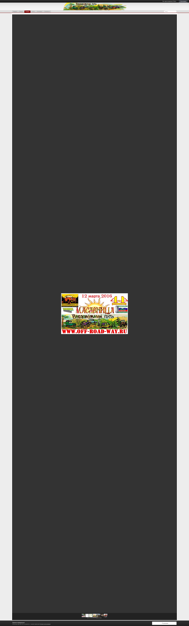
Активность (47, 11)
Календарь (39, 11)
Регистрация (183, 1)
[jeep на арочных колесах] (174, 313)
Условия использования (45, 624)
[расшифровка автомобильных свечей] (87, 615)
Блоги (33, 11)
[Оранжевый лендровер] (105, 615)
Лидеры (21, 11)
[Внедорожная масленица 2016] (94, 615)
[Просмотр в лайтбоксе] (174, 17)
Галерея (27, 11)
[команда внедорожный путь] (83, 615)
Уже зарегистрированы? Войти (169, 1)
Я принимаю (164, 623)
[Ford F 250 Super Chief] (102, 615)
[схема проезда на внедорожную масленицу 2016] (15, 313)
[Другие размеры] (168, 17)
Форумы (15, 11)
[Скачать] (171, 17)
